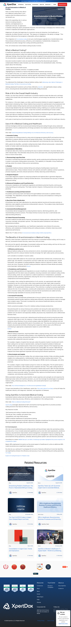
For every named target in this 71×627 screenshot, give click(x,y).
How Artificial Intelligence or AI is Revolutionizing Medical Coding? (29, 385)
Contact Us (61, 588)
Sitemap (39, 602)
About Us (42, 4)
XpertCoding (9, 404)
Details (48, 1)
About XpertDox (62, 585)
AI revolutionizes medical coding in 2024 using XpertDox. (37, 233)
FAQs (54, 4)
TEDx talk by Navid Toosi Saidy (45, 388)
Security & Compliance (50, 586)
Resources (47, 4)
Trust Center (28, 4)
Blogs (38, 588)
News (38, 591)
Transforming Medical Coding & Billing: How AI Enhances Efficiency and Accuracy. (33, 132)
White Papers (40, 596)
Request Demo (62, 4)
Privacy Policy (41, 620)
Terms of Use (50, 620)
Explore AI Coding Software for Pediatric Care (17, 455)
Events (38, 594)
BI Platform (21, 4)
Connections (35, 4)
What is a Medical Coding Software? (21, 402)
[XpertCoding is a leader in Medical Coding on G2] (40, 567)
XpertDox (40, 87)
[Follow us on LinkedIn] (55, 610)
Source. (29, 266)
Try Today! (8, 452)
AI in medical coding (22, 39)
